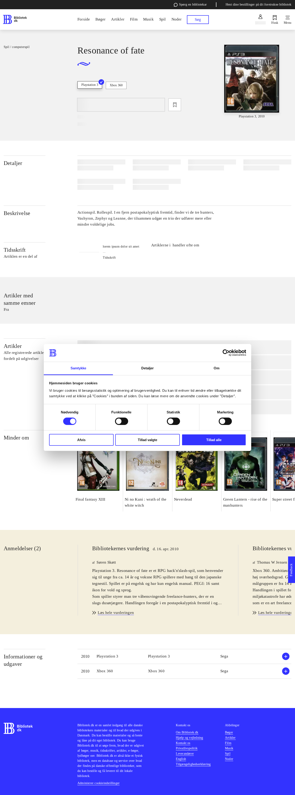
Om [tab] (216, 368)
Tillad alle (213, 440)
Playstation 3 (89, 85)
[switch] (121, 421)
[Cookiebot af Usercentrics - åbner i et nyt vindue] (226, 352)
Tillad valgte (147, 440)
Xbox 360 (116, 85)
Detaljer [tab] (147, 368)
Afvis (81, 440)
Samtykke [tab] (78, 368)
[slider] (251, 82)
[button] (184, 656)
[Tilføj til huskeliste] (174, 104)
